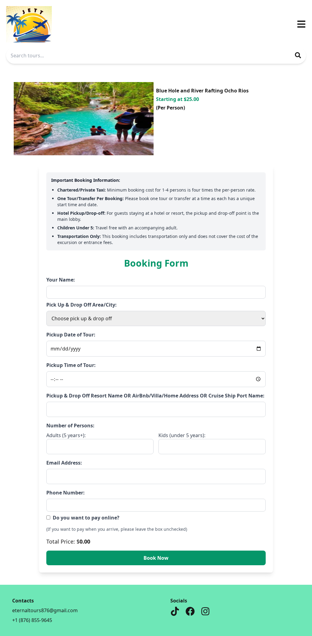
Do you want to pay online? (86, 517)
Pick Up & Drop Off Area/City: (81, 304)
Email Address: (64, 462)
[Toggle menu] (301, 24)
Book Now (156, 558)
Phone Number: (65, 492)
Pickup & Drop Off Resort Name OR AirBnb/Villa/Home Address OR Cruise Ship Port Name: (155, 395)
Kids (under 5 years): (181, 435)
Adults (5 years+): (66, 435)
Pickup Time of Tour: (71, 365)
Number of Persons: (70, 425)
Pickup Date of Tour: (70, 334)
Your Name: (60, 279)
